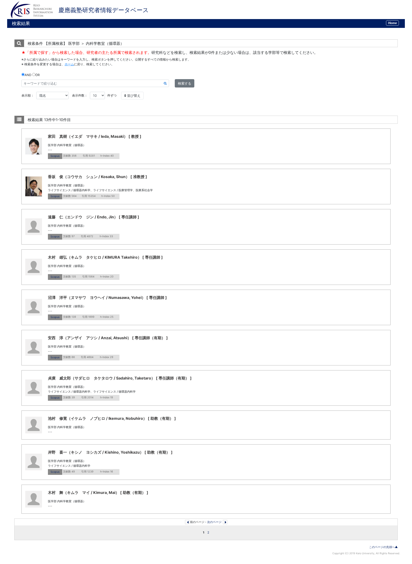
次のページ (214, 522)
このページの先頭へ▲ (383, 547)
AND (28, 75)
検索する (184, 83)
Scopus (55, 156)
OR (37, 75)
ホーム (69, 64)
